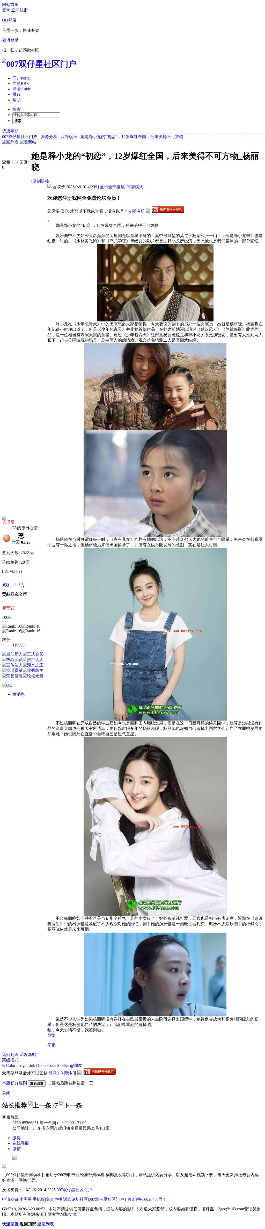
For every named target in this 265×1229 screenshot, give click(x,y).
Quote (41, 1065)
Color (10, 1065)
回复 (51, 1035)
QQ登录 (9, 20)
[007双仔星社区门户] (39, 64)
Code (51, 1065)
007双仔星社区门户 (19, 136)
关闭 (6, 1093)
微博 (16, 1137)
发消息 (18, 694)
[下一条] (70, 1105)
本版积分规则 (14, 1083)
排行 (16, 94)
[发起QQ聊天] (7, 685)
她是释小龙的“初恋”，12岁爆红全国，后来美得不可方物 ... (134, 136)
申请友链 (10, 1199)
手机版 (39, 1199)
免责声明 (54, 1199)
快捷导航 (10, 130)
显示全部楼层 (112, 187)
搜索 (16, 109)
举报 (51, 1045)
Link (31, 1065)
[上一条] (39, 1105)
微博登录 (10, 40)
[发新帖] (28, 142)
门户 (21, 78)
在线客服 (20, 1143)
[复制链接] (40, 181)
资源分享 (49, 136)
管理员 (8, 522)
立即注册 (19, 10)
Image (21, 1065)
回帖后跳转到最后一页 (72, 1083)
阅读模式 (135, 187)
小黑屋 (25, 1199)
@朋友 (76, 1065)
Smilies (63, 1065)
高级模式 (10, 1060)
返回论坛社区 (75, 1199)
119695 (18, 645)
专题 (20, 83)
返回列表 (10, 142)
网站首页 (10, 4)
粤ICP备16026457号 (145, 1199)
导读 (21, 89)
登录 (6, 10)
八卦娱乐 (69, 136)
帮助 (16, 100)
